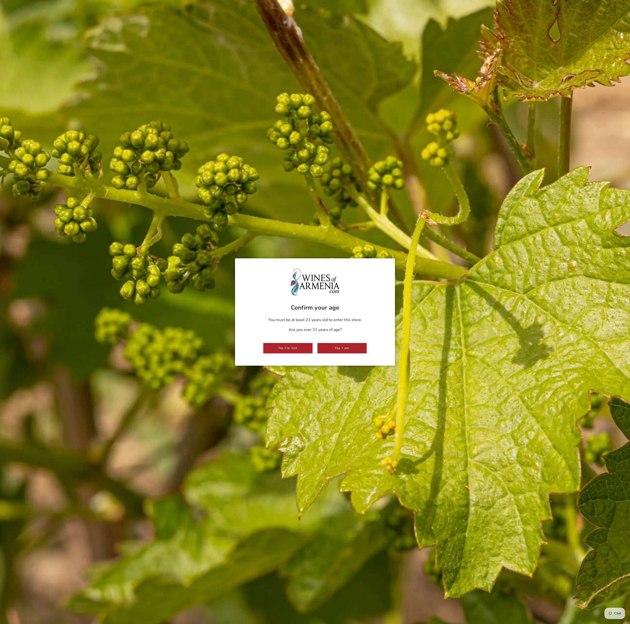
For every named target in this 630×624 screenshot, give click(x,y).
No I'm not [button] (288, 348)
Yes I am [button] (342, 348)
